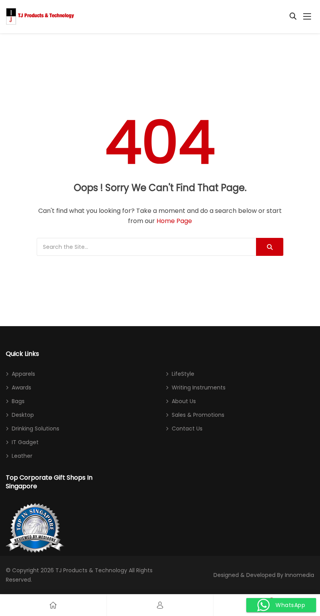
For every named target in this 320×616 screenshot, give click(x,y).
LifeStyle (183, 374)
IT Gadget (25, 442)
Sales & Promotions (198, 415)
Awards (21, 387)
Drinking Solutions (35, 428)
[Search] (269, 247)
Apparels (23, 374)
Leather (22, 456)
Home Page (174, 220)
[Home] (53, 605)
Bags (18, 401)
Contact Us (187, 428)
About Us (184, 401)
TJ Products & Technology (91, 570)
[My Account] (160, 605)
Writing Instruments (199, 387)
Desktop (23, 415)
